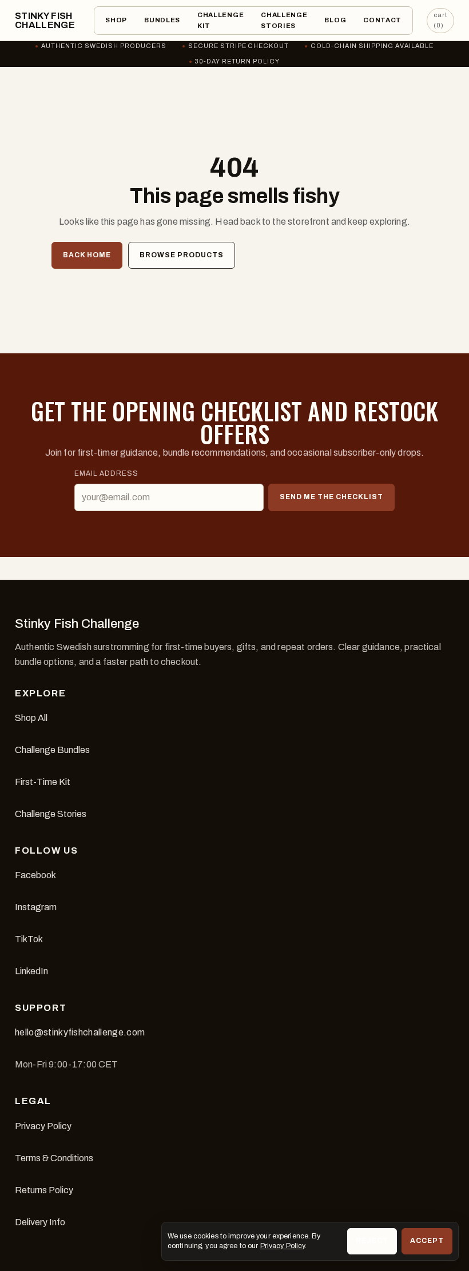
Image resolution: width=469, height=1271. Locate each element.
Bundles (162, 20)
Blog (335, 20)
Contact (382, 20)
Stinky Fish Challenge (45, 20)
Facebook (35, 875)
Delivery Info (40, 1222)
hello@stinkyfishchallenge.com (80, 1032)
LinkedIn (31, 971)
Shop (116, 20)
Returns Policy (44, 1190)
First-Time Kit (42, 782)
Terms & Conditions (54, 1158)
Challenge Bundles (52, 750)
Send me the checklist (331, 497)
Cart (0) (440, 20)
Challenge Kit (220, 20)
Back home (87, 255)
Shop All (31, 718)
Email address (106, 473)
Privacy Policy (43, 1126)
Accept (427, 1241)
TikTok (29, 939)
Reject (372, 1241)
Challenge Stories (284, 20)
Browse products (182, 255)
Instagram (36, 907)
